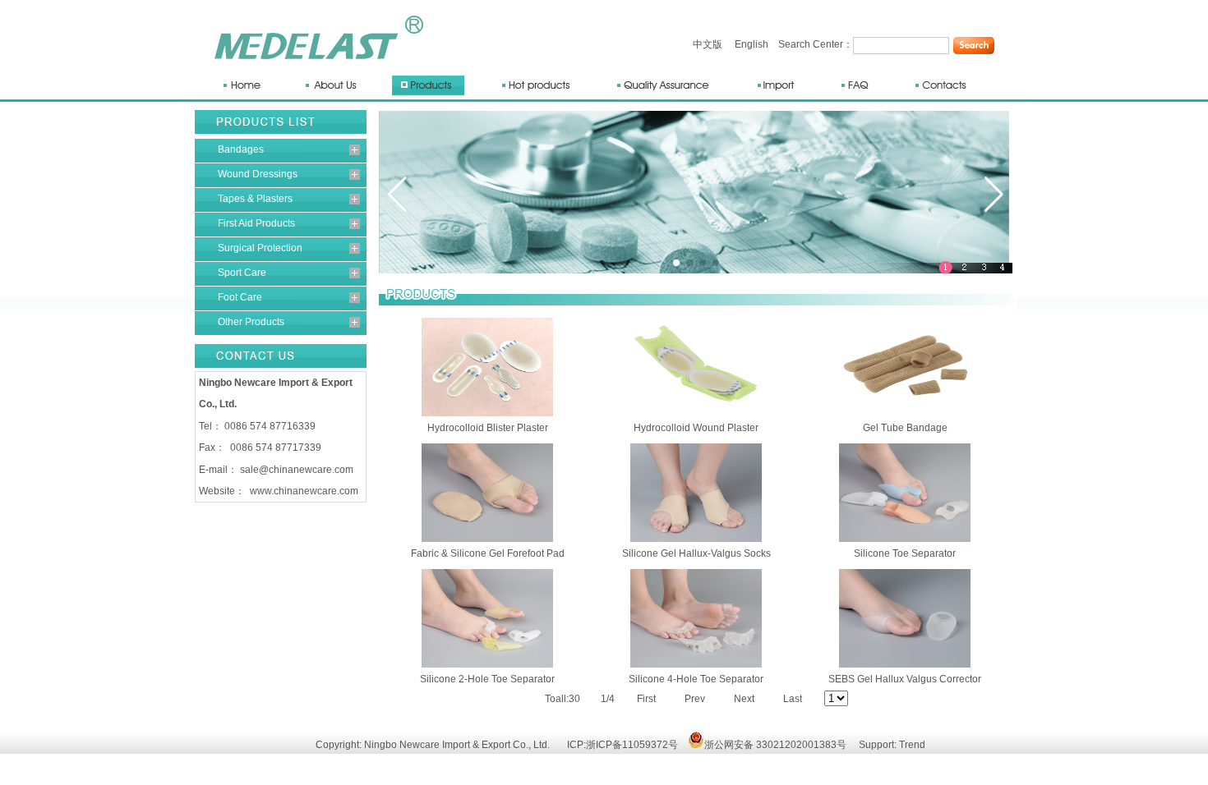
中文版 (707, 44)
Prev (695, 699)
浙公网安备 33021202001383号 (775, 745)
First (646, 699)
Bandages (241, 149)
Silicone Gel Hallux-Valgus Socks (696, 553)
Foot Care (240, 297)
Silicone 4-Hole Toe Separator (696, 679)
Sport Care (242, 272)
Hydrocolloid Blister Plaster (487, 428)
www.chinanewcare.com (304, 491)
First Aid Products (256, 223)
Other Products (251, 322)
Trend (912, 745)
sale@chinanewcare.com (296, 469)
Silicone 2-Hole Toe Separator (487, 679)
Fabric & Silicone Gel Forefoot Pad (488, 553)
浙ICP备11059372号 (632, 745)
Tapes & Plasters (255, 198)
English (751, 44)
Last (792, 699)
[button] (397, 195)
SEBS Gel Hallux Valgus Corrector (904, 679)
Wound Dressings (257, 174)
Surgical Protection (260, 248)
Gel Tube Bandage (905, 428)
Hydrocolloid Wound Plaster (696, 428)
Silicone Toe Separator (905, 553)
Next (744, 699)
